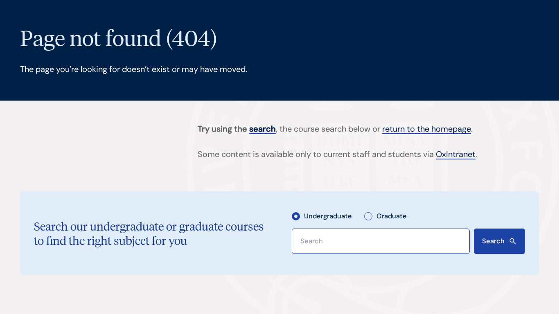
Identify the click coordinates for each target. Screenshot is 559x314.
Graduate (391, 216)
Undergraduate (328, 216)
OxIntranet (456, 154)
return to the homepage (426, 128)
